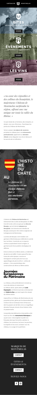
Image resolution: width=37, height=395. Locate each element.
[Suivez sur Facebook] (16, 383)
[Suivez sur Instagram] (20, 383)
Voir (18, 31)
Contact (18, 355)
